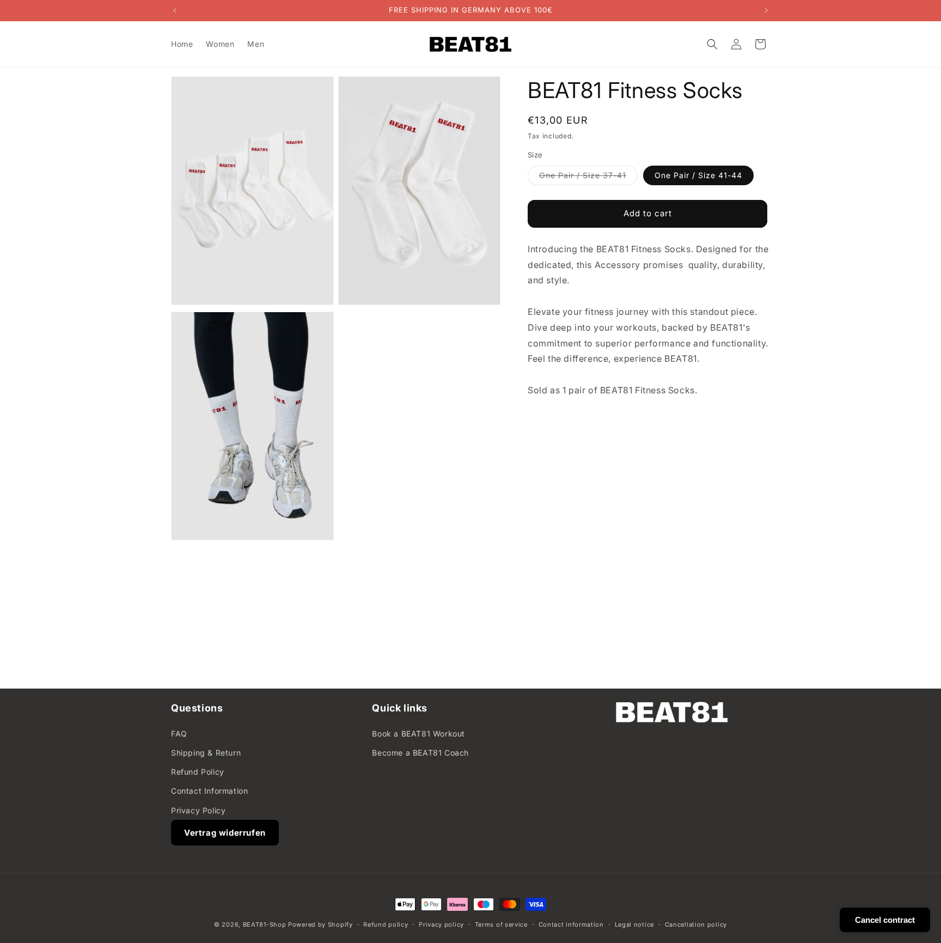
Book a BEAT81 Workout (418, 733)
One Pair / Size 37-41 (588, 177)
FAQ (179, 733)
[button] (712, 44)
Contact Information (209, 790)
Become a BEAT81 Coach (420, 752)
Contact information (571, 924)
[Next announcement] (766, 10)
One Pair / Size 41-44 (698, 175)
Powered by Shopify (320, 924)
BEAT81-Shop (264, 924)
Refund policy (385, 924)
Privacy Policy (198, 810)
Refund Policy (197, 771)
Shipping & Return (206, 752)
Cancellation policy (696, 924)
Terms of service (501, 924)
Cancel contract (885, 919)
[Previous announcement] (175, 10)
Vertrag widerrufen (225, 833)
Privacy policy (441, 924)
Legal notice (634, 924)
